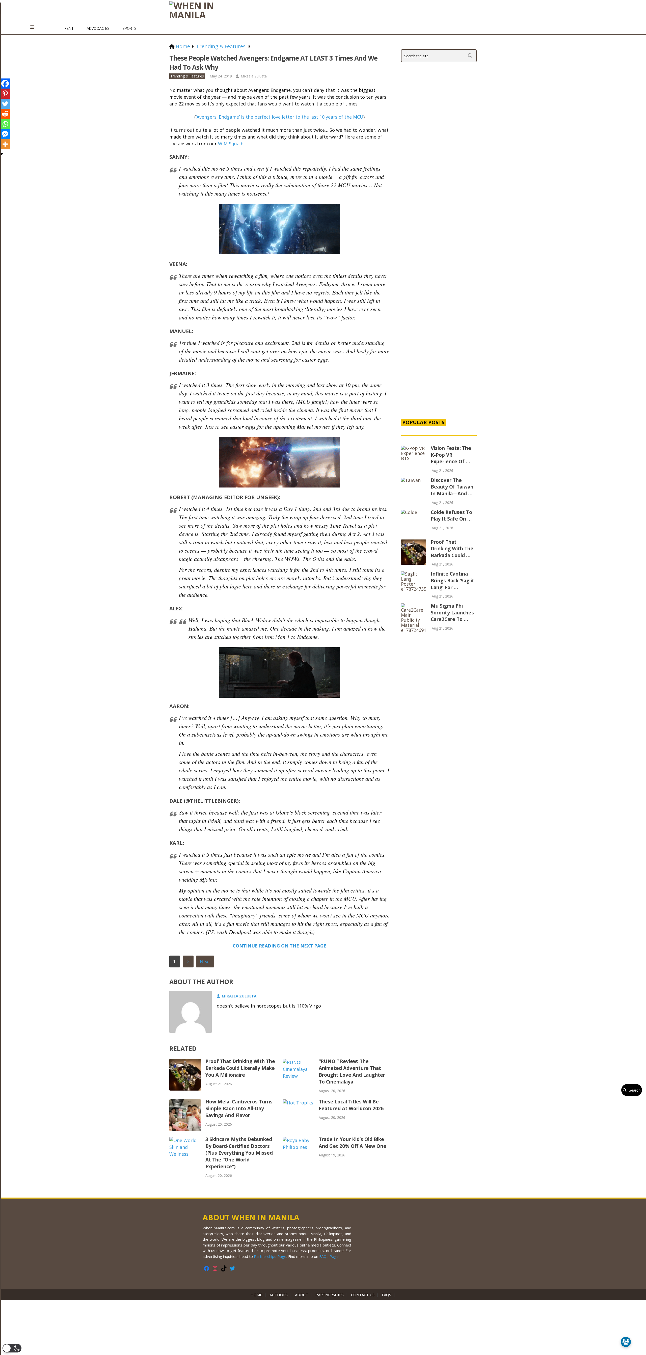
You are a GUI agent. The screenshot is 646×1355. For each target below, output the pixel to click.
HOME (257, 1294)
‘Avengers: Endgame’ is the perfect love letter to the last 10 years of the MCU (279, 117)
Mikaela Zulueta (254, 76)
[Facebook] (5, 83)
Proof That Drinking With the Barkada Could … (452, 549)
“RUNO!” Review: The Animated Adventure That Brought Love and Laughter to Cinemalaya (352, 1071)
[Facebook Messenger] (5, 134)
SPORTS (129, 28)
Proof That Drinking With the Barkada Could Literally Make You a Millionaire (240, 1068)
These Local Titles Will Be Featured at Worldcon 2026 (351, 1105)
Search (633, 1090)
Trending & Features (187, 76)
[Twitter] (5, 104)
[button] (12, 1348)
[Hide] (2, 154)
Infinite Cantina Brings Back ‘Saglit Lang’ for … (452, 580)
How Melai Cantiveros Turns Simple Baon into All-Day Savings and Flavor (239, 1108)
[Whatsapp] (5, 124)
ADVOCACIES (98, 28)
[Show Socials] (626, 1342)
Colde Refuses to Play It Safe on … (451, 515)
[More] (5, 144)
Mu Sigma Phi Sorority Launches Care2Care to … (452, 612)
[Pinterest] (5, 94)
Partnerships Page (270, 1256)
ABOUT (301, 1294)
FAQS (386, 1294)
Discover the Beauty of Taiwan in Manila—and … (452, 487)
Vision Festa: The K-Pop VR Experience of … (451, 455)
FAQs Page (329, 1256)
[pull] (35, 27)
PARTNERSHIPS (329, 1294)
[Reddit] (5, 114)
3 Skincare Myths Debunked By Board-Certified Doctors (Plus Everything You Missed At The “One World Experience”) (239, 1153)
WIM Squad (230, 144)
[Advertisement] (439, 328)
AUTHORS (278, 1294)
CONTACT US (362, 1294)
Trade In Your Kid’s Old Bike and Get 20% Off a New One (352, 1142)
